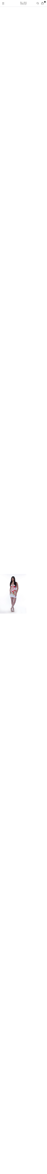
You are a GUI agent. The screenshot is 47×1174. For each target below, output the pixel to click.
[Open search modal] (37, 3)
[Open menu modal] (3, 3)
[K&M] (23, 3)
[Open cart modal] (42, 3)
